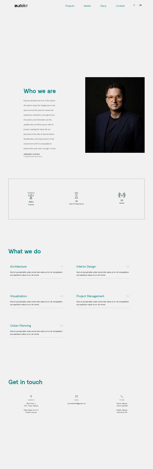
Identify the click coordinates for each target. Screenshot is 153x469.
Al (134, 5)
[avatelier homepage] (21, 5)
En (141, 5)
